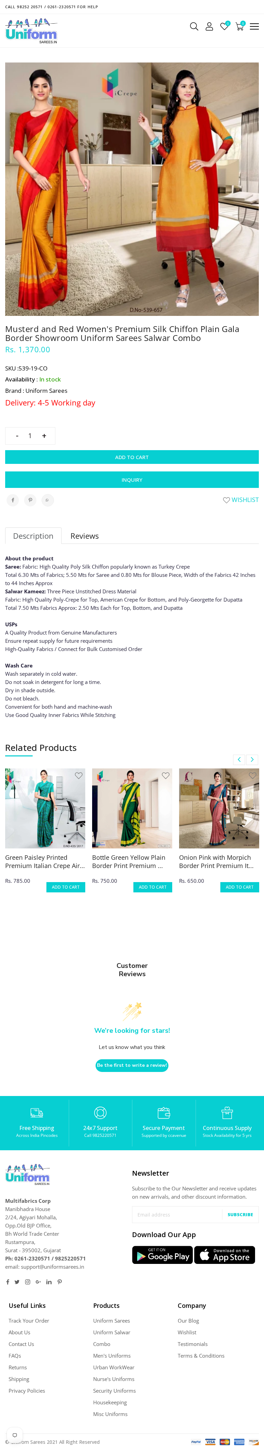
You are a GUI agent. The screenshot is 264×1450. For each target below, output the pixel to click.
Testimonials (193, 1343)
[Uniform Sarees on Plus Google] (38, 1282)
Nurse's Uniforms (113, 1378)
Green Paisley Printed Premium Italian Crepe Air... (45, 861)
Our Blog (188, 1320)
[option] (45, 835)
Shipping (19, 1378)
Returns (18, 1367)
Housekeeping (110, 1402)
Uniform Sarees (111, 1320)
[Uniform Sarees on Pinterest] (59, 1282)
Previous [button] (239, 760)
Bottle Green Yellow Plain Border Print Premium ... (128, 861)
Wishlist (244, 499)
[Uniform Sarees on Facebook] (7, 1282)
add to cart (66, 887)
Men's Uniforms (112, 1355)
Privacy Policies (27, 1390)
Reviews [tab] (84, 535)
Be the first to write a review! (132, 1065)
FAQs (15, 1355)
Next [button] (252, 760)
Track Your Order (29, 1320)
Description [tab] (33, 535)
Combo (101, 1343)
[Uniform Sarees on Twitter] (17, 1282)
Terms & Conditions (201, 1355)
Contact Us (21, 1343)
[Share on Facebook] (13, 500)
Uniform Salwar (111, 1332)
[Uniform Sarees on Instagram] (27, 1282)
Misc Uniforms (110, 1414)
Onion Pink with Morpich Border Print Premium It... (216, 861)
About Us (19, 1332)
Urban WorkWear (113, 1367)
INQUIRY (132, 479)
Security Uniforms (114, 1390)
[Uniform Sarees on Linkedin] (49, 1282)
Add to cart (132, 457)
